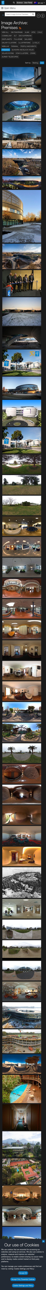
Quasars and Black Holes (23, 50)
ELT (15, 36)
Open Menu (9, 8)
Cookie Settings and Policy (23, 1285)
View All (5, 32)
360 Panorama (17, 32)
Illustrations (24, 43)
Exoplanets (7, 39)
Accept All (23, 1273)
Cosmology (7, 36)
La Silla (36, 43)
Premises (5, 50)
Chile (40, 32)
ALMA (27, 32)
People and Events (28, 46)
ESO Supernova (25, 36)
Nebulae (5, 46)
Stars (32, 53)
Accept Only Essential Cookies (23, 1279)
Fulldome (18, 39)
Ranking (35, 63)
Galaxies (28, 39)
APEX (33, 32)
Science (20, 3)
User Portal (28, 3)
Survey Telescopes (10, 57)
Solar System (8, 53)
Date (42, 63)
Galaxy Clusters (9, 43)
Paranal (14, 46)
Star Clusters (22, 53)
